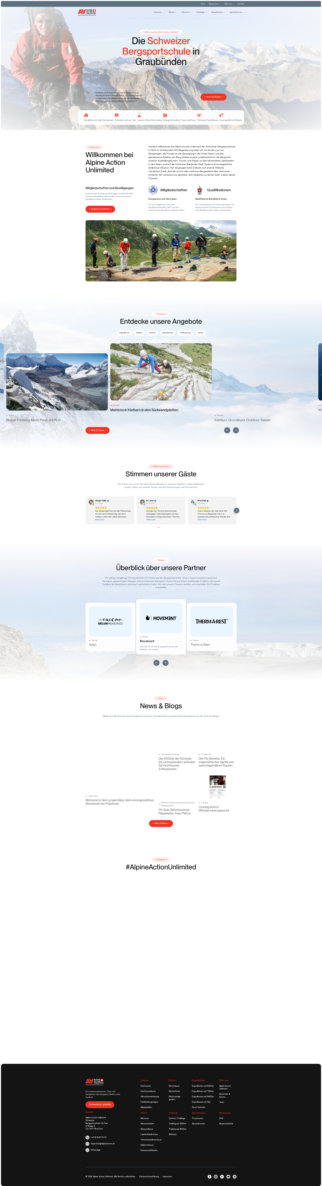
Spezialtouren (199, 1112)
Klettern (173, 1079)
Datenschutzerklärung (149, 1176)
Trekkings (173, 1112)
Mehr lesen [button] (99, 520)
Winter (143, 1112)
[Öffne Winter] (176, 12)
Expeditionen (198, 1079)
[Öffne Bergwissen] (219, 4)
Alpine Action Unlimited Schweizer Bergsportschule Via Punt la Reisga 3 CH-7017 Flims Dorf (97, 1122)
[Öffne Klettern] (190, 12)
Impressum (167, 1176)
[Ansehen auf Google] (91, 502)
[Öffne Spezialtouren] (243, 12)
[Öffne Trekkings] (205, 12)
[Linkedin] (234, 1175)
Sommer (144, 1079)
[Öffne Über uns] (233, 4)
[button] (227, 430)
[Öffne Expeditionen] (224, 12)
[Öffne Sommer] (163, 12)
